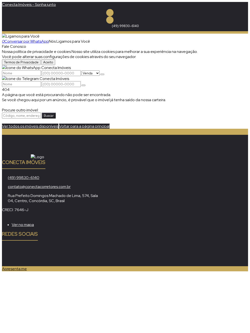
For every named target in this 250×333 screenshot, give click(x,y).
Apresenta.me (14, 268)
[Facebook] (110, 12)
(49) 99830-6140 (125, 26)
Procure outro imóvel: (20, 110)
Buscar (49, 115)
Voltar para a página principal (84, 126)
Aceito (48, 62)
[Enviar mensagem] (102, 74)
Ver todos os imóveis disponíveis (30, 126)
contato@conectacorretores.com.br (39, 186)
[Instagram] (110, 20)
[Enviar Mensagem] (83, 85)
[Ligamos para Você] (21, 36)
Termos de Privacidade (21, 62)
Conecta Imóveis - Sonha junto (29, 4)
